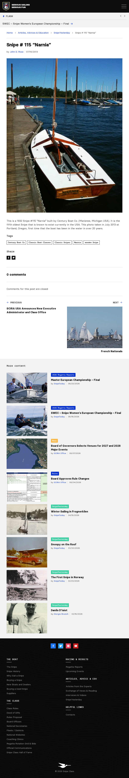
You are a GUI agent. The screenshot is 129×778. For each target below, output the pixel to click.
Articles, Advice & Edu (81, 678)
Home (10, 32)
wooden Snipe (91, 242)
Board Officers (14, 721)
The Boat (12, 659)
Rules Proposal (14, 717)
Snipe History (13, 671)
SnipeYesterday (62, 32)
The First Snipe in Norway (67, 577)
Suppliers (11, 693)
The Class (13, 700)
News (54, 440)
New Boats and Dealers (19, 684)
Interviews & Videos (76, 695)
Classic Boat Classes (40, 242)
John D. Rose (16, 51)
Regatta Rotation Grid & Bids (21, 743)
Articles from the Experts (79, 686)
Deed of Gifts (13, 712)
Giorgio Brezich (60, 614)
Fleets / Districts (15, 730)
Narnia (77, 242)
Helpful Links (75, 707)
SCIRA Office (59, 453)
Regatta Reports (74, 666)
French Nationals (111, 351)
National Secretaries (17, 726)
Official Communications (19, 748)
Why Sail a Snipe (15, 675)
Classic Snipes (62, 242)
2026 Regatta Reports (63, 375)
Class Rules (12, 708)
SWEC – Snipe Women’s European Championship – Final (86, 412)
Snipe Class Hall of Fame (19, 752)
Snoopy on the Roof (63, 544)
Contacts (70, 714)
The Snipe (12, 666)
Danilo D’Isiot (59, 610)
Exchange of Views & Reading (81, 690)
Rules (55, 473)
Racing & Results (77, 659)
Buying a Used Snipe (17, 688)
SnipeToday (59, 383)
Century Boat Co (16, 242)
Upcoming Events (75, 671)
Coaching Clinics (15, 739)
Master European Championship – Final (75, 379)
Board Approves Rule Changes (70, 478)
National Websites (16, 734)
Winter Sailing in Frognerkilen (69, 511)
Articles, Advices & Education (33, 32)
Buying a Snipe (14, 680)
